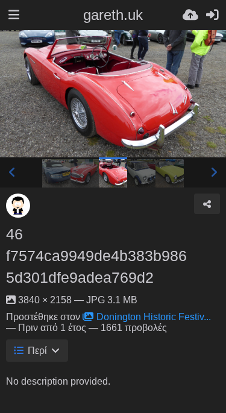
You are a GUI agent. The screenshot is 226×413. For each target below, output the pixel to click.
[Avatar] (18, 206)
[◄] (12, 172)
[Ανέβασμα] (190, 15)
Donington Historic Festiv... (153, 317)
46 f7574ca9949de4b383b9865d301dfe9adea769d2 (96, 255)
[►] (214, 172)
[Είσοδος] (212, 15)
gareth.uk (113, 15)
